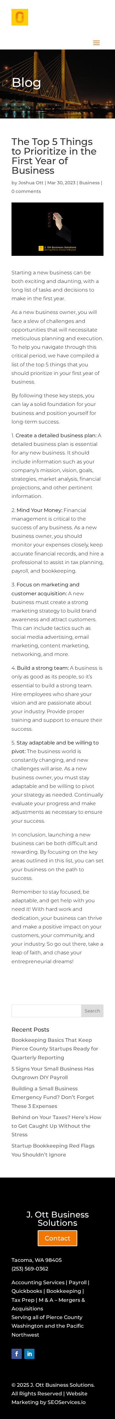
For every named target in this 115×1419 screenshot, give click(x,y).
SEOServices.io (67, 1402)
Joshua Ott (31, 183)
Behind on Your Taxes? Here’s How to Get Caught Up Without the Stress (56, 1126)
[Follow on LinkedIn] (29, 1354)
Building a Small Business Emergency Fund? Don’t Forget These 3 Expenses (53, 1097)
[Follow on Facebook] (17, 1354)
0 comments (26, 191)
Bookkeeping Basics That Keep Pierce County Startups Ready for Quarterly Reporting (55, 1048)
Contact (57, 1238)
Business (89, 183)
